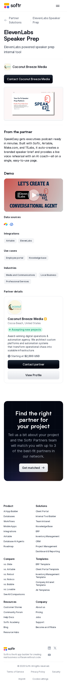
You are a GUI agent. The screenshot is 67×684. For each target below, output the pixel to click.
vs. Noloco (9, 579)
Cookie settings (40, 679)
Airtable (8, 536)
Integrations (10, 531)
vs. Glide (8, 564)
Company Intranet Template (45, 583)
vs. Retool (9, 574)
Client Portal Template (47, 569)
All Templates (43, 590)
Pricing (39, 612)
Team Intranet (43, 521)
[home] (12, 5)
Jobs (38, 617)
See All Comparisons (14, 594)
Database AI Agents (14, 541)
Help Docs (9, 617)
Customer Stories (13, 607)
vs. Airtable (9, 569)
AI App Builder (11, 511)
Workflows (9, 521)
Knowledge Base (44, 526)
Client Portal (42, 511)
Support (40, 622)
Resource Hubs (11, 632)
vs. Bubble (9, 584)
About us (40, 607)
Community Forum (13, 612)
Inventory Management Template (47, 575)
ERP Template (43, 564)
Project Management (46, 546)
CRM (38, 541)
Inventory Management (47, 536)
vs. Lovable (9, 589)
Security (56, 671)
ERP (38, 531)
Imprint (22, 679)
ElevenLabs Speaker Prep (46, 20)
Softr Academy (11, 622)
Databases (9, 516)
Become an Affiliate (46, 627)
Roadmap (8, 546)
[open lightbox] (33, 103)
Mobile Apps (10, 526)
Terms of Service (15, 671)
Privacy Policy (38, 671)
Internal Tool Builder (46, 516)
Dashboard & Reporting (48, 551)
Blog (6, 627)
